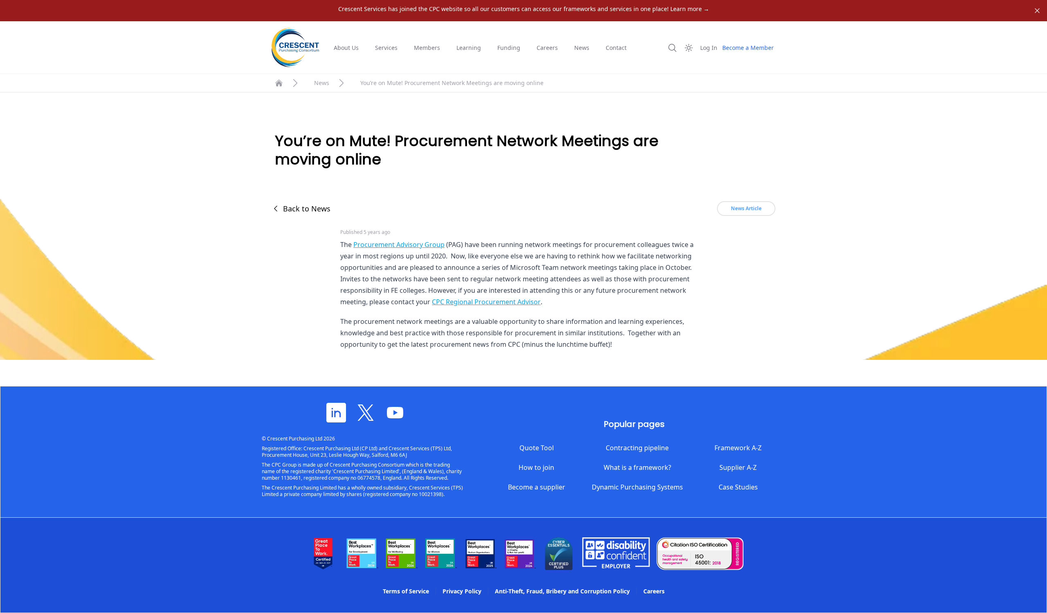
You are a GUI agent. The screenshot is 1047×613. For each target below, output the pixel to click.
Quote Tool (536, 447)
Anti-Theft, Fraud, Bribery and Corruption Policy (562, 591)
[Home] (279, 83)
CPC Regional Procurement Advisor (486, 301)
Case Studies (738, 487)
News (581, 48)
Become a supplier (536, 487)
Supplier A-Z (738, 467)
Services (386, 48)
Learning (468, 48)
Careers (547, 48)
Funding (508, 48)
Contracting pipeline (637, 447)
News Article (746, 208)
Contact (616, 48)
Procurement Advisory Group (399, 244)
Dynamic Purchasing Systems (637, 487)
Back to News (306, 208)
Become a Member (748, 48)
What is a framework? (637, 467)
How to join (536, 467)
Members (427, 48)
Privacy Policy (462, 591)
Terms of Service (406, 591)
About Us (346, 48)
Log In (708, 48)
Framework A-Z (738, 447)
